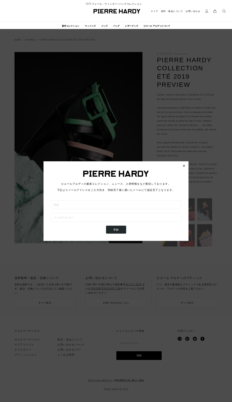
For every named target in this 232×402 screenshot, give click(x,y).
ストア (154, 11)
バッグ (116, 26)
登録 (116, 229)
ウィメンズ (90, 26)
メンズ (104, 26)
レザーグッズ (131, 26)
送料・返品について (172, 11)
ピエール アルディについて (157, 26)
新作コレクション (70, 26)
